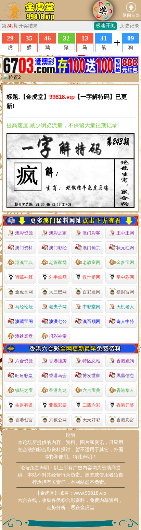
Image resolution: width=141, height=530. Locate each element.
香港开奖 (125, 405)
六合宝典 (91, 390)
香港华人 (125, 390)
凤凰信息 (125, 375)
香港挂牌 (58, 360)
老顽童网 (91, 262)
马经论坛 (24, 306)
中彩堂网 (91, 306)
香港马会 (58, 375)
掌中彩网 (125, 277)
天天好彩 (91, 419)
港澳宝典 (24, 262)
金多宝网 (125, 262)
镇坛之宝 (24, 390)
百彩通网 (91, 291)
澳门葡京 (91, 247)
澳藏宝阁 (24, 321)
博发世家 (91, 375)
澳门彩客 (91, 233)
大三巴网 (58, 291)
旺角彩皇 (24, 375)
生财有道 (24, 405)
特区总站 (91, 360)
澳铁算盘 (24, 336)
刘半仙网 (58, 277)
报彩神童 (58, 336)
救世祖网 (91, 277)
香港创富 (24, 419)
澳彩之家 (58, 233)
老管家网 (58, 262)
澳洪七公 (58, 321)
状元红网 (125, 247)
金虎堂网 (24, 291)
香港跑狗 (125, 360)
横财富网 (125, 291)
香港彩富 (125, 419)
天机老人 (125, 306)
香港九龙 (58, 390)
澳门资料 (24, 247)
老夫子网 (58, 306)
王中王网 (125, 233)
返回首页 (131, 15)
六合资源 (24, 360)
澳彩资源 (24, 233)
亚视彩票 (58, 405)
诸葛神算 (24, 277)
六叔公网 (58, 419)
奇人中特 (125, 321)
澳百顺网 (91, 321)
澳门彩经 (58, 247)
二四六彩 (91, 405)
